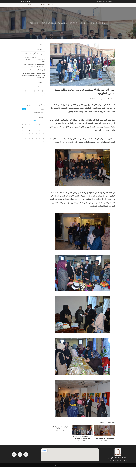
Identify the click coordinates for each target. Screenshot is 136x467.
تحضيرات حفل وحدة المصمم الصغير (104, 438)
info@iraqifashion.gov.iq (106, 1)
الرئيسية (54, 4)
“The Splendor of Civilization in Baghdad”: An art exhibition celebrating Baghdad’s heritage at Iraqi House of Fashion (33, 75)
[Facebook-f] (25, 454)
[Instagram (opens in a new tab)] (26, 1)
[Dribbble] (26, 91)
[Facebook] (38, 91)
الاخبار (91, 99)
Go (24, 109)
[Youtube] (14, 454)
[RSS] (43, 95)
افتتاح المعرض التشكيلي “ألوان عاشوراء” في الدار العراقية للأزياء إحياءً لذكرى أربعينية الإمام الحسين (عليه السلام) (33, 59)
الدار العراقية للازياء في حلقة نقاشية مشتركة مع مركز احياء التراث (82, 437)
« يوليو (43, 144)
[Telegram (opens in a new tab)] (29, 1)
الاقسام (43, 4)
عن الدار (49, 4)
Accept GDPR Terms (38, 112)
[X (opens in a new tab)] (22, 1)
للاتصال (35, 4)
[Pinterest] (30, 91)
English (29, 4)
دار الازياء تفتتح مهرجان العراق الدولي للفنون (60, 427)
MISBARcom (80, 465)
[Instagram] (34, 91)
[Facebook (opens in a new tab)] (24, 1)
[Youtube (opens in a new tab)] (28, 1)
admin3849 (112, 99)
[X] (43, 91)
